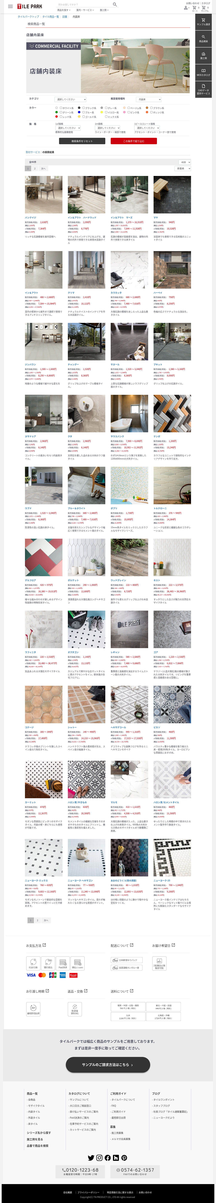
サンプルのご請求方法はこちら (108, 1064)
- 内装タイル (33, 1111)
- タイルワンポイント (163, 1099)
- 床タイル (32, 1123)
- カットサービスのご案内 (82, 1129)
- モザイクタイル (36, 1105)
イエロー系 (113, 112)
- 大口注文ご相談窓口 (80, 1105)
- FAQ (113, 1105)
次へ (43, 168)
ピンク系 (134, 112)
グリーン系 (68, 112)
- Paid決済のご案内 (79, 1117)
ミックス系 (113, 116)
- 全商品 (31, 1099)
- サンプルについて (79, 1099)
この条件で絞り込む (133, 141)
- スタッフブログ (161, 1105)
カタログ (205, 3)
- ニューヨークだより (163, 1117)
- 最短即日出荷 (118, 1117)
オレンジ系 (158, 112)
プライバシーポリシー (88, 1192)
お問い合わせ (192, 3)
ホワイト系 (68, 108)
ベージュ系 (135, 108)
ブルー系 (89, 112)
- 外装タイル (33, 1117)
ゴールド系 (90, 116)
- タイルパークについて (122, 1099)
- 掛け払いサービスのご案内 (83, 1111)
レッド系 (67, 116)
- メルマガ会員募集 (120, 1139)
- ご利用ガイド (118, 1111)
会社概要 (68, 1192)
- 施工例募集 (116, 1132)
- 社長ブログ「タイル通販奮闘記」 (170, 1111)
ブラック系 (90, 108)
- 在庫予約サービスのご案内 (83, 1123)
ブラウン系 (158, 108)
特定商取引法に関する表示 (120, 1192)
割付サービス (33, 152)
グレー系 (112, 108)
